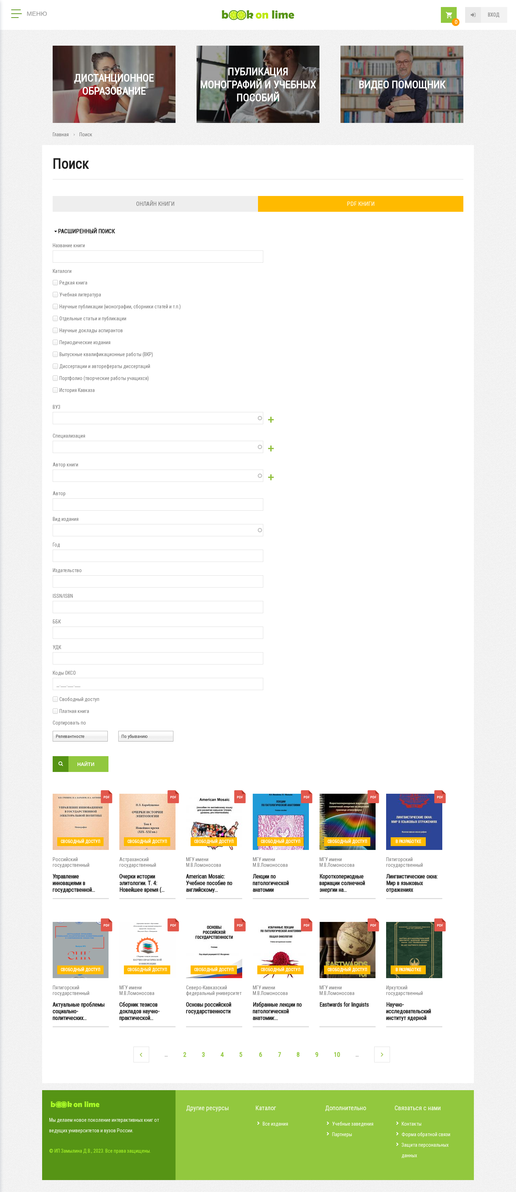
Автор (59, 493)
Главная (61, 134)
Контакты (412, 1124)
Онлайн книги (155, 204)
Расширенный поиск (86, 231)
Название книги (69, 245)
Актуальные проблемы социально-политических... (79, 1011)
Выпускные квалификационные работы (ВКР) (106, 354)
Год (56, 545)
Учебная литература (80, 294)
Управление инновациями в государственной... (74, 883)
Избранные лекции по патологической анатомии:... (277, 1011)
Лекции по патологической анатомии (271, 883)
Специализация (69, 436)
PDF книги (361, 204)
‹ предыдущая (141, 1054)
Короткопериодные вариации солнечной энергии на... (342, 883)
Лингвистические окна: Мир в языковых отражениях (412, 883)
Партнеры (342, 1134)
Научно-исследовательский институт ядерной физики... (408, 1011)
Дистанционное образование (114, 84)
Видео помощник (402, 84)
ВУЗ (56, 407)
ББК (57, 621)
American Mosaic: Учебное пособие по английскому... (209, 883)
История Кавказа (77, 390)
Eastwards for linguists (344, 1004)
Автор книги (65, 464)
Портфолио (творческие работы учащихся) (104, 378)
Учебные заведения (352, 1124)
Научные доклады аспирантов (91, 330)
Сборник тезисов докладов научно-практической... (139, 1011)
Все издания (275, 1124)
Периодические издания (85, 342)
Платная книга (74, 711)
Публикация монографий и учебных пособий (258, 84)
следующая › (382, 1054)
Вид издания (66, 519)
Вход (494, 15)
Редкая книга (73, 283)
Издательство (67, 570)
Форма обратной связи (426, 1134)
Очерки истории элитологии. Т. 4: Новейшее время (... (142, 883)
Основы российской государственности (208, 1008)
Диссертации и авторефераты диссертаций (104, 366)
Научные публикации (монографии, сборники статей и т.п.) (120, 306)
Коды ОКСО (64, 673)
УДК (57, 647)
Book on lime (258, 15)
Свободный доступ (79, 699)
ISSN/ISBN (63, 596)
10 (337, 1054)
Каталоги (62, 271)
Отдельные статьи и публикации (92, 318)
